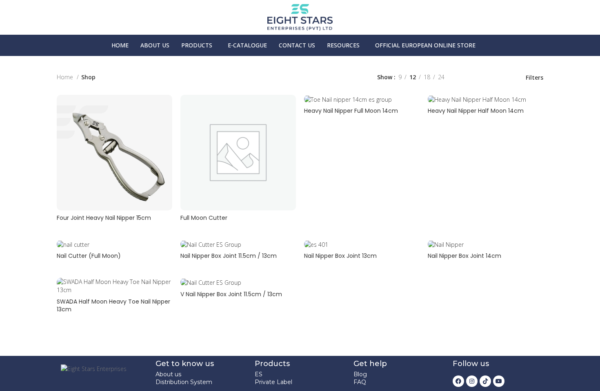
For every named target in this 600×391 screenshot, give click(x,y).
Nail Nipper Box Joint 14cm (464, 256)
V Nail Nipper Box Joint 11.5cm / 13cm (231, 294)
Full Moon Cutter (203, 218)
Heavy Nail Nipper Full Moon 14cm (351, 111)
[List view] (463, 77)
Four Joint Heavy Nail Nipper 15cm (104, 218)
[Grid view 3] (489, 77)
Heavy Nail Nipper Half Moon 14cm (476, 111)
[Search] (576, 45)
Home (66, 77)
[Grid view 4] (502, 77)
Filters (534, 77)
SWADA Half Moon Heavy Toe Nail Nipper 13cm (113, 305)
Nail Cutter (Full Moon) (89, 256)
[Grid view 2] (476, 77)
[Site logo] (300, 16)
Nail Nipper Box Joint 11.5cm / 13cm (228, 256)
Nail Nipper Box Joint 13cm (340, 256)
